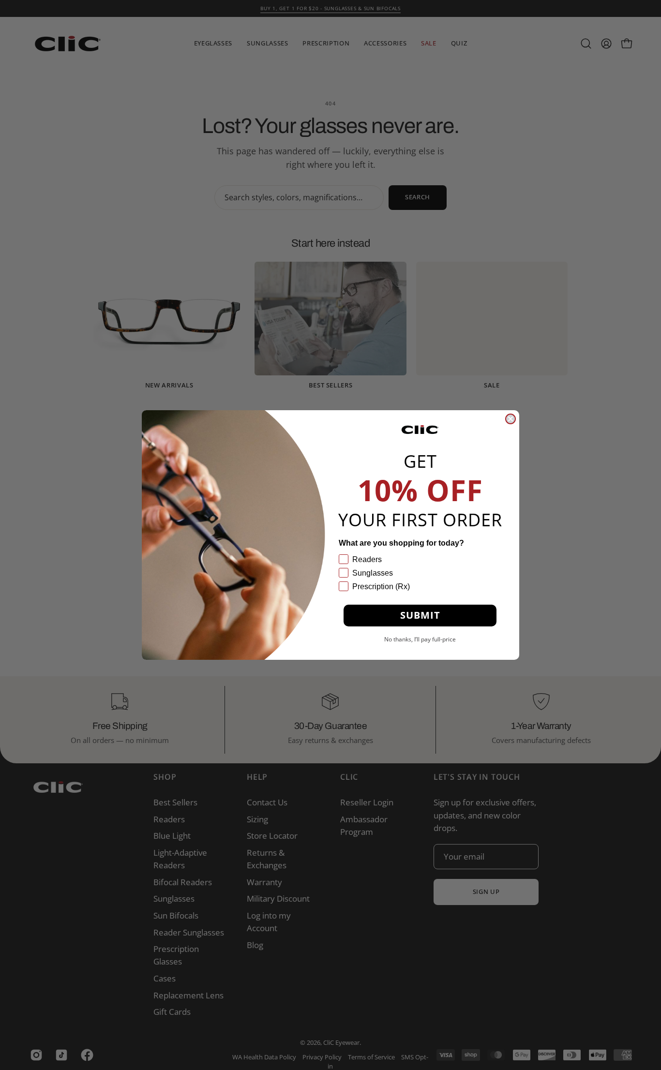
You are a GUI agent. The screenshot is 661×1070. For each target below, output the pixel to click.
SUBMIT (420, 615)
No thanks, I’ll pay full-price (420, 639)
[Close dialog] (510, 419)
